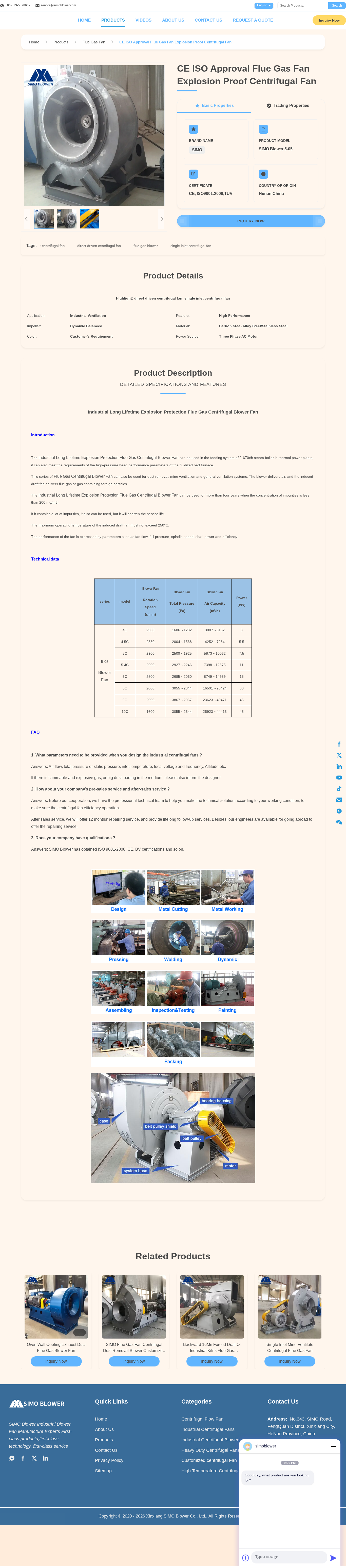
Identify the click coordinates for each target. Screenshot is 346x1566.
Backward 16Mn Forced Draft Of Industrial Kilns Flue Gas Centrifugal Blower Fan (212, 1348)
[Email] (339, 799)
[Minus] (333, 1446)
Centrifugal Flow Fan (202, 1419)
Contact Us (208, 20)
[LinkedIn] (339, 766)
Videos (143, 20)
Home (84, 20)
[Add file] (245, 1557)
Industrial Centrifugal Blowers (211, 1439)
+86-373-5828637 (17, 5)
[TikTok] (339, 788)
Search (337, 5)
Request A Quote (253, 20)
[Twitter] (339, 755)
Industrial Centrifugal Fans (208, 1429)
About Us (173, 20)
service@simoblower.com (58, 5)
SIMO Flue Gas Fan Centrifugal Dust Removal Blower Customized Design (134, 1348)
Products (113, 20)
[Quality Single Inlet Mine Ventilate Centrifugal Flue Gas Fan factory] (290, 1307)
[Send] (333, 1557)
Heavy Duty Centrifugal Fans (210, 1450)
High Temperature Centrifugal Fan (215, 1470)
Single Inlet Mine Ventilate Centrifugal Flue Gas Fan (289, 1347)
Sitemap (103, 1470)
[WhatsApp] (339, 811)
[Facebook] (339, 744)
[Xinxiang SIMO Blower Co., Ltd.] (37, 1412)
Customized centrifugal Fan (209, 1460)
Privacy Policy (109, 1460)
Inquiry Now (329, 20)
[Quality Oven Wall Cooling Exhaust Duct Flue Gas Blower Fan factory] (56, 1307)
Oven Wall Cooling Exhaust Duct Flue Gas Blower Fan (56, 1347)
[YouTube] (339, 777)
